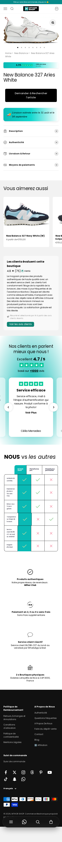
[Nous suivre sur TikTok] (5, 779)
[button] (8, 407)
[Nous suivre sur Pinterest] (41, 772)
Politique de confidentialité (11, 735)
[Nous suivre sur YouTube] (49, 772)
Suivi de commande (14, 761)
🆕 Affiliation (40, 745)
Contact (38, 734)
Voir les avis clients (20, 324)
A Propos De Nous (43, 723)
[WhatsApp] (24, 822)
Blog (36, 739)
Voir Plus (31, 412)
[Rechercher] (37, 822)
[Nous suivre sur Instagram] (23, 772)
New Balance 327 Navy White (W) (25, 235)
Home (8, 53)
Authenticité (40, 712)
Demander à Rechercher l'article (31, 95)
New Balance (21, 53)
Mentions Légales (12, 742)
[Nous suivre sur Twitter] (14, 772)
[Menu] (11, 822)
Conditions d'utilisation (9, 726)
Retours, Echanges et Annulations (14, 718)
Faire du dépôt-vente (45, 728)
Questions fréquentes (45, 718)
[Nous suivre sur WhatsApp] (23, 779)
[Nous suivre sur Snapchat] (14, 779)
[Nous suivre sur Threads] (32, 772)
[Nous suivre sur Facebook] (5, 772)
